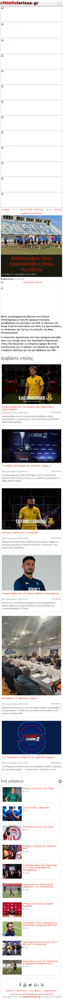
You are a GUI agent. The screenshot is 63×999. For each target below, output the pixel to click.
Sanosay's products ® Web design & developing (31, 994)
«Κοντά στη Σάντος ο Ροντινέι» (38, 827)
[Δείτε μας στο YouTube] (24, 984)
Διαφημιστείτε (50, 990)
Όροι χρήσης (35, 990)
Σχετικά (9, 990)
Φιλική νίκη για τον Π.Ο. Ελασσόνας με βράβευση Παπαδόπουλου (40, 962)
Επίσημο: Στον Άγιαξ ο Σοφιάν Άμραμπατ (37, 904)
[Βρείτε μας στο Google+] (36, 984)
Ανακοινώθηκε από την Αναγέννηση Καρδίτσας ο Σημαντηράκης (28, 407)
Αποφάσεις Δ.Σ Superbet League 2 (20, 698)
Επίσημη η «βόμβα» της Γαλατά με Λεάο (39, 847)
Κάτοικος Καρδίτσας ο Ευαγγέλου (20, 532)
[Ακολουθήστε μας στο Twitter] (30, 984)
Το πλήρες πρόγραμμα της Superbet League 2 (26, 465)
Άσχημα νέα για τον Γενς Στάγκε (38, 788)
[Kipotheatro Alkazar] (31, 282)
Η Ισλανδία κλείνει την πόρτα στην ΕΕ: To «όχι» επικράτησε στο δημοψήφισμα (39, 867)
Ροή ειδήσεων (12, 781)
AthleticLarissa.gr (32, 996)
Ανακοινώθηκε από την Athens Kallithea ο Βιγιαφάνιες (30, 593)
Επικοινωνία (21, 990)
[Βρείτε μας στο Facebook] (20, 984)
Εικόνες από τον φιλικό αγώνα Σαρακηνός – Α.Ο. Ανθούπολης (37, 885)
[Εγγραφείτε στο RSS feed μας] (42, 984)
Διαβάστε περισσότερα (31, 213)
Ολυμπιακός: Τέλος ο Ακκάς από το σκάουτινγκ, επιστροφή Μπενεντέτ (39, 924)
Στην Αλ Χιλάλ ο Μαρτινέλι (27, 209)
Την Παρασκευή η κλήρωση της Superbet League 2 (28, 757)
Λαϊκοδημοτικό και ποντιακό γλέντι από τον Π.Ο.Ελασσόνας (39, 943)
